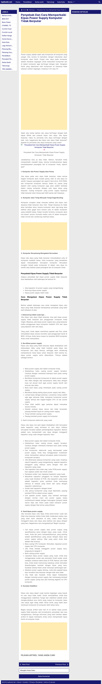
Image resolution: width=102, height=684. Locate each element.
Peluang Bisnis (7, 49)
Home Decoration (8, 39)
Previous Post (60, 664)
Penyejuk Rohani (8, 59)
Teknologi (50, 2)
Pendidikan (27, 2)
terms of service (49, 682)
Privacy (32, 682)
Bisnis (70, 2)
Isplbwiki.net (6, 2)
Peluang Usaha (7, 52)
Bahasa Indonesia (8, 15)
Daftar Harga (7, 36)
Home (18, 2)
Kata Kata (61, 2)
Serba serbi (39, 2)
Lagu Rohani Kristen (9, 46)
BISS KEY (5, 19)
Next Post (26, 664)
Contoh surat (7, 32)
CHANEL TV (6, 25)
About (19, 682)
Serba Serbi (6, 62)
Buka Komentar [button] (44, 676)
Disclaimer (39, 682)
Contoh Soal (6, 29)
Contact (25, 682)
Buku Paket (6, 22)
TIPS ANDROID (7, 69)
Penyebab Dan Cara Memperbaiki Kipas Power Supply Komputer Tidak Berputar (43, 18)
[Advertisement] (44, 39)
